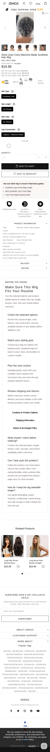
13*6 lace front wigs (9, 688)
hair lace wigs (41, 651)
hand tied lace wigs (27, 674)
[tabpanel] (12, 553)
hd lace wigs (23, 671)
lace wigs (7, 651)
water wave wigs (10, 677)
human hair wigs (27, 668)
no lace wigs (26, 681)
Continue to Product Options (25, 412)
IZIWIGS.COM (13, 3)
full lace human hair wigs (33, 657)
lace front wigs (17, 651)
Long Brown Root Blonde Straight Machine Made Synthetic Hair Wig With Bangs (36, 561)
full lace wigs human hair (32, 661)
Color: (25, 141)
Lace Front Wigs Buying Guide (17, 195)
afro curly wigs (32, 677)
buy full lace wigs (14, 661)
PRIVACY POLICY (18, 746)
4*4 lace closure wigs (10, 674)
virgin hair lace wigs (25, 688)
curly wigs (21, 677)
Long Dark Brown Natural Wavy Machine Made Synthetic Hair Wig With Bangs (11, 561)
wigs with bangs (14, 681)
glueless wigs (37, 681)
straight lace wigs (41, 688)
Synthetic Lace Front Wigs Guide (18, 187)
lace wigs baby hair (12, 668)
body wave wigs (42, 674)
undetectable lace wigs (16, 684)
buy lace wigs (29, 664)
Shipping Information (25, 420)
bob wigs (42, 677)
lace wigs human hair (14, 654)
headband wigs (11, 671)
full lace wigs (29, 651)
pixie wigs (32, 691)
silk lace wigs (41, 664)
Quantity (6, 153)
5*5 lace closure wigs (37, 671)
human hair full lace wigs (13, 664)
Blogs (38, 4)
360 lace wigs (40, 668)
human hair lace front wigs (34, 654)
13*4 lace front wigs (34, 684)
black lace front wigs (14, 657)
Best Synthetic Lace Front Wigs (18, 191)
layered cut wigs (20, 691)
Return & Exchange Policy (25, 428)
